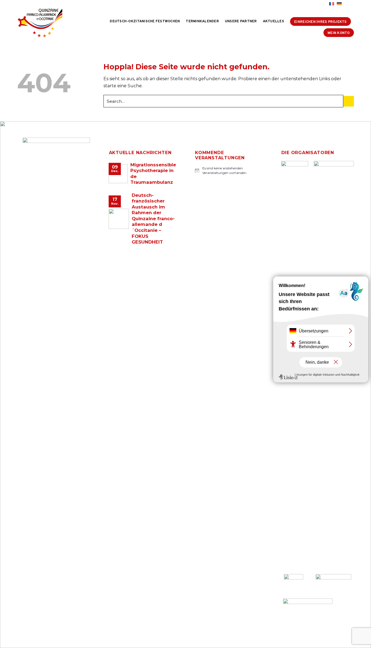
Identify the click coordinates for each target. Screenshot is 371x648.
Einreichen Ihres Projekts (320, 22)
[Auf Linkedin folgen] (323, 4)
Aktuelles (273, 21)
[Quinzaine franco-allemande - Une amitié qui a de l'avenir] (44, 23)
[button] (349, 4)
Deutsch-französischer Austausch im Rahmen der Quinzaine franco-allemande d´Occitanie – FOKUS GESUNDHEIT (153, 218)
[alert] (228, 170)
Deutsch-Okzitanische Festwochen (145, 21)
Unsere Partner (241, 21)
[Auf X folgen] (318, 4)
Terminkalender (202, 21)
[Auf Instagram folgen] (313, 4)
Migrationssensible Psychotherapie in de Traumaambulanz (153, 173)
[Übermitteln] (348, 101)
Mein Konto (339, 33)
